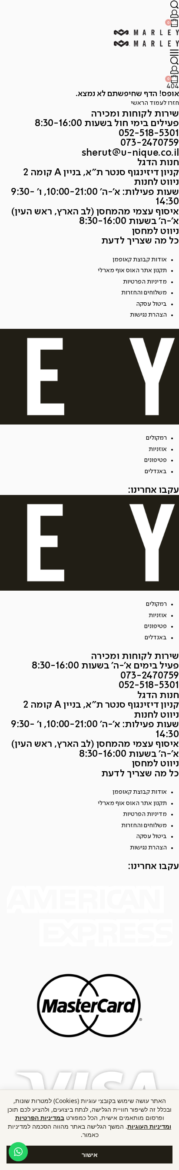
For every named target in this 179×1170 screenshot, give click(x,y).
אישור (90, 1154)
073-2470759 (149, 143)
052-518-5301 (149, 133)
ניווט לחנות (156, 182)
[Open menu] (174, 52)
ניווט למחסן (155, 231)
